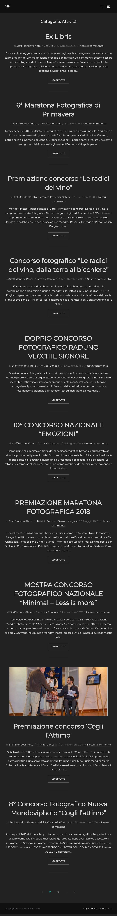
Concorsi (55, 123)
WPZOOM (106, 908)
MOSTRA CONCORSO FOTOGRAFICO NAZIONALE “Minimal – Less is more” (58, 594)
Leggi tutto (60, 80)
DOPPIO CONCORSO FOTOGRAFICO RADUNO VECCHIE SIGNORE (59, 347)
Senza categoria (68, 521)
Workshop (65, 822)
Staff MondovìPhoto (28, 45)
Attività (48, 45)
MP (7, 6)
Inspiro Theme (90, 908)
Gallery (66, 197)
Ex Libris (58, 36)
